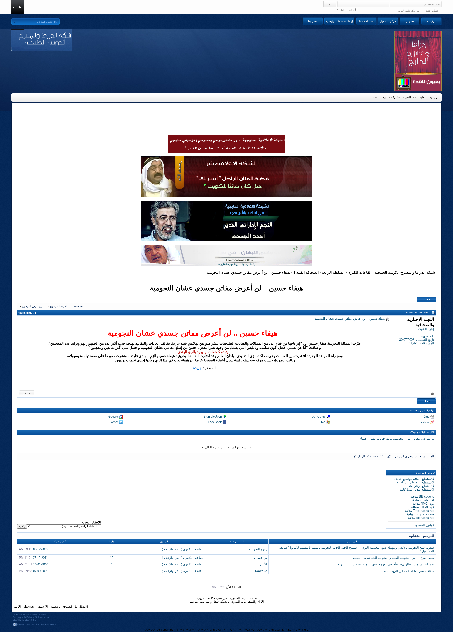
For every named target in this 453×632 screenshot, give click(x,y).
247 (294, 630)
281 (206, 630)
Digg (426, 416)
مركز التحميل (388, 21)
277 (229, 630)
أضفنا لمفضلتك (366, 21)
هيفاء (363, 438)
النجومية (399, 438)
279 (218, 630)
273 (253, 630)
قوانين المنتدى (424, 525)
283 (194, 630)
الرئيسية (431, 21)
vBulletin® (31, 614)
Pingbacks (422, 514)
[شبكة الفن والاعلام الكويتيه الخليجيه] (226, 196)
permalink (25, 312)
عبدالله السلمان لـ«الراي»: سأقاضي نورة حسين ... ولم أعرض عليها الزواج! (385, 564)
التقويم (407, 97)
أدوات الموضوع (58, 306)
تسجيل (410, 21)
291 (153, 630)
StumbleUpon (212, 416)
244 (300, 630)
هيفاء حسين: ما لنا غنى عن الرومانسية (409, 571)
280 (212, 630)
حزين (381, 438)
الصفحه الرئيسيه (61, 606)
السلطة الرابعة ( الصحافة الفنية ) (319, 272)
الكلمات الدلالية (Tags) (422, 432)
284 (188, 630)
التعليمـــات (420, 97)
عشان (372, 438)
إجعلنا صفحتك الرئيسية (339, 21)
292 (147, 630)
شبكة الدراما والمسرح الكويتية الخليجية (404, 272)
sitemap (29, 606)
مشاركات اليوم (391, 97)
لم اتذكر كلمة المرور (408, 10)
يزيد (389, 438)
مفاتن (416, 438)
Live (322, 422)
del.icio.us (319, 416)
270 (271, 630)
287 (170, 630)
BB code (425, 496)
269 (277, 630)
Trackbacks (421, 510)
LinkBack (78, 306)
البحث (376, 97)
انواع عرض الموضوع (33, 306)
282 (200, 630)
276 (235, 630)
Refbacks (422, 518)
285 (182, 630)
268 (283, 630)
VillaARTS (50, 624)
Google (113, 416)
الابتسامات (427, 500)
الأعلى (17, 606)
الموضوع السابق (238, 447)
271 (265, 630)
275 (241, 630)
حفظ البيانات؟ (345, 10)
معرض (426, 438)
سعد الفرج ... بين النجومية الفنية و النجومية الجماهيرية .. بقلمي (393, 557)
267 (288, 630)
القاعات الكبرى (359, 272)
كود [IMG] (427, 503)
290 (159, 630)
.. (433, 438)
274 (247, 630)
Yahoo (424, 422)
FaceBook (215, 422)
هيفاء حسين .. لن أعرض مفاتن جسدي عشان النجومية (226, 288)
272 (259, 630)
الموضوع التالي (214, 447)
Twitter (113, 422)
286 (176, 630)
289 (165, 630)
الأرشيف (42, 606)
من (409, 438)
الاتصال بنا (81, 606)
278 (224, 630)
